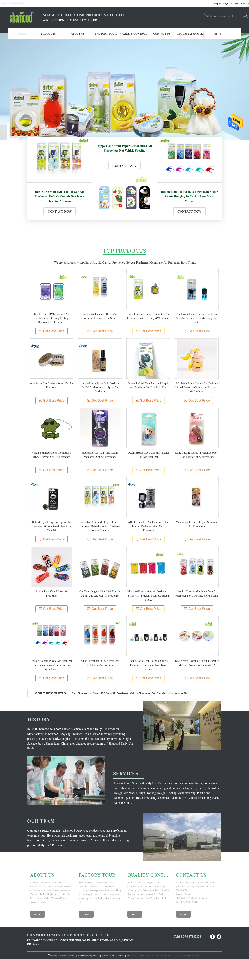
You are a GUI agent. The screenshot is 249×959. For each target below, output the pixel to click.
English (243, 3)
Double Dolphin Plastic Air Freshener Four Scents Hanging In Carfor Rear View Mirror (189, 196)
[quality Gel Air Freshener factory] (124, 86)
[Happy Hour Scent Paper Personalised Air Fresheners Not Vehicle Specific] (124, 197)
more (37, 914)
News (218, 33)
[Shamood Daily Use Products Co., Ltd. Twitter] (219, 936)
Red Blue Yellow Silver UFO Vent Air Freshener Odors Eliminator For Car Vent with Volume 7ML (130, 693)
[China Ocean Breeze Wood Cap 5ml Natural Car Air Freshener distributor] (148, 428)
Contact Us (161, 33)
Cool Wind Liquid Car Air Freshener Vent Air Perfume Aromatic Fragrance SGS (197, 318)
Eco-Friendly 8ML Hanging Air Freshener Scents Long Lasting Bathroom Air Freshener (51, 318)
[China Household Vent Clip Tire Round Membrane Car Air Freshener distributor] (100, 428)
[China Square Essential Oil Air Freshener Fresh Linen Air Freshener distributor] (100, 636)
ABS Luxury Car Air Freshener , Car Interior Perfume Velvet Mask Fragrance (148, 526)
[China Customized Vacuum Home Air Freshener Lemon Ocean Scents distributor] (100, 289)
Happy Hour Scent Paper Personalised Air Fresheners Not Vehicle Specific (124, 148)
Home (22, 33)
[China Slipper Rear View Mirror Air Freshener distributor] (51, 567)
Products (48, 33)
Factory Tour (106, 33)
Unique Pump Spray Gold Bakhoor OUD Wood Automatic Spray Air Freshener (100, 387)
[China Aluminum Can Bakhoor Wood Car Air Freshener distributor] (51, 358)
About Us (78, 33)
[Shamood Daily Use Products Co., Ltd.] (21, 17)
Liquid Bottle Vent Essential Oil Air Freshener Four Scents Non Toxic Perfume (148, 665)
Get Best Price (53, 331)
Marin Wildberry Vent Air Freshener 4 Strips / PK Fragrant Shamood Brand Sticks (148, 595)
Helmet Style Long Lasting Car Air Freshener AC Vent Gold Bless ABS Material (51, 526)
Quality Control (133, 33)
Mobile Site (55, 955)
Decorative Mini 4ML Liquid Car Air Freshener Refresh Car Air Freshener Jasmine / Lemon (60, 196)
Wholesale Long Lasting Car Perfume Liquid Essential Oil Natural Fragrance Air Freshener (196, 387)
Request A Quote (223, 3)
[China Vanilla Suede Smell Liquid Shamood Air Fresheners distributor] (197, 497)
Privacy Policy (68, 955)
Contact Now (60, 211)
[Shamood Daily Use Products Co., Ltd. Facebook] (212, 936)
